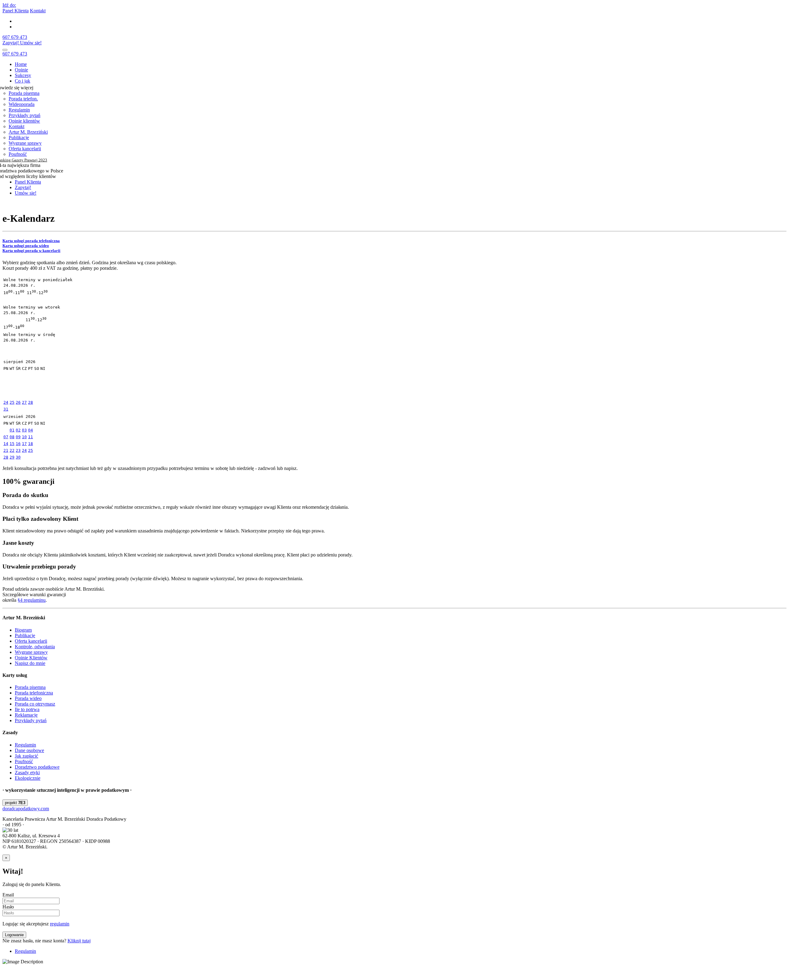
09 (18, 437)
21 (5, 450)
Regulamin (19, 109)
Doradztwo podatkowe (37, 767)
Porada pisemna (24, 93)
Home (21, 64)
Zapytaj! (11, 42)
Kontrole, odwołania (35, 646)
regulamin (59, 923)
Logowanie (14, 935)
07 (5, 437)
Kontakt (38, 10)
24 (5, 402)
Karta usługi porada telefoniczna (31, 240)
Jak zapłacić (26, 756)
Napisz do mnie (30, 663)
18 (30, 443)
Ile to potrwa (27, 709)
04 (30, 430)
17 (24, 443)
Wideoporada (22, 104)
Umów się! (31, 42)
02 (18, 430)
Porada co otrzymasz (35, 703)
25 (12, 402)
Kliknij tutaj (79, 940)
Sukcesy (23, 75)
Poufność (18, 154)
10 (24, 437)
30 (18, 457)
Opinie (21, 69)
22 (12, 450)
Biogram (23, 630)
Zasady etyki (27, 772)
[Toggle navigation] (4, 50)
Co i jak (22, 80)
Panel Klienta (15, 10)
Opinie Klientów (31, 657)
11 (30, 437)
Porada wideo (28, 698)
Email (8, 894)
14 (5, 443)
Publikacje (19, 137)
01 (12, 430)
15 (12, 443)
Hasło (8, 906)
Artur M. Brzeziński (28, 132)
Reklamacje (26, 715)
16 (18, 443)
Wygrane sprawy (25, 143)
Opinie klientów (24, 120)
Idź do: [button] (9, 5)
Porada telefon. (23, 98)
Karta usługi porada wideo (25, 245)
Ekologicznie (27, 778)
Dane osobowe (29, 750)
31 (5, 409)
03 (24, 430)
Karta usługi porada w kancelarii (31, 250)
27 (24, 402)
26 (18, 402)
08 (12, 437)
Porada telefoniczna (34, 692)
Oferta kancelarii (25, 148)
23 (18, 450)
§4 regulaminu (32, 600)
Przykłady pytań (24, 115)
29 (12, 457)
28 (30, 402)
